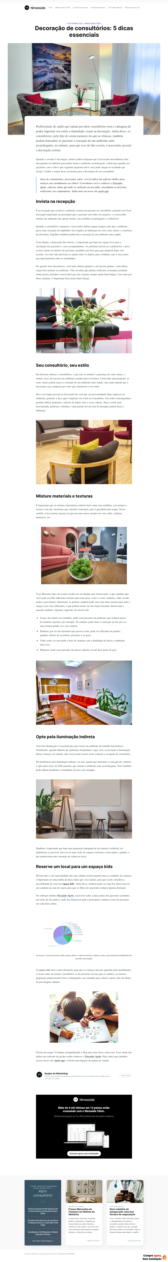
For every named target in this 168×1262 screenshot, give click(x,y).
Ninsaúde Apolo (65, 895)
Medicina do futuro (133, 7)
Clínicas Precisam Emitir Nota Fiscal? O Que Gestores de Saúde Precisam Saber (43, 1211)
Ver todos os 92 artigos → (42, 1241)
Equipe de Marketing (56, 1073)
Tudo (50, 7)
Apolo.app (59, 1060)
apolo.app (103, 191)
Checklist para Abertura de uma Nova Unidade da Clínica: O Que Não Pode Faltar (43, 1222)
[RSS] (142, 6)
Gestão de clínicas (80, 7)
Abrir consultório (62, 7)
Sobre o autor (125, 1075)
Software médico (115, 7)
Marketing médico (98, 7)
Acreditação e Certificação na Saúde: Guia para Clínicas (43, 1233)
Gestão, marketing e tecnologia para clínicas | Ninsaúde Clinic (46, 1254)
